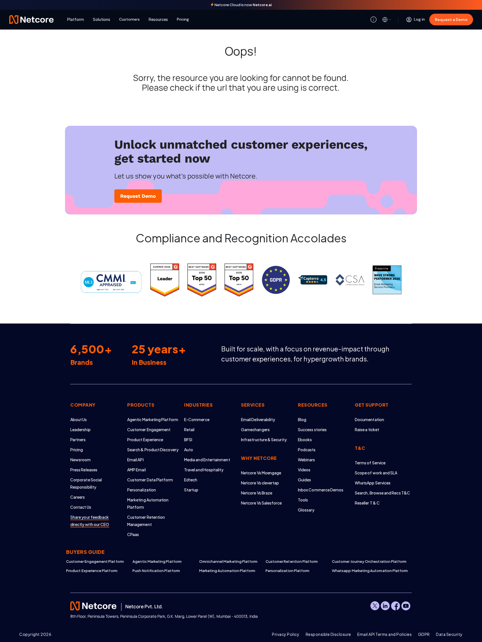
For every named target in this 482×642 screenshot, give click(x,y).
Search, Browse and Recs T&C (382, 492)
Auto (188, 449)
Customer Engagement (148, 429)
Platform (75, 19)
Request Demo (138, 196)
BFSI (188, 439)
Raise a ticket (367, 429)
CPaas (133, 534)
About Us (78, 419)
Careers (77, 496)
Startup (191, 489)
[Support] (373, 19)
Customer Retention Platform (292, 561)
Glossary (306, 509)
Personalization (141, 489)
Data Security (449, 634)
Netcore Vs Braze (256, 492)
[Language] (386, 19)
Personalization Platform (288, 570)
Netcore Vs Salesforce (261, 502)
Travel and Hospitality (204, 469)
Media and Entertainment (207, 459)
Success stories (312, 429)
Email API (135, 459)
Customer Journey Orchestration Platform (365, 561)
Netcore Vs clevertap (260, 482)
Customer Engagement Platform (95, 561)
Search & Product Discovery (153, 449)
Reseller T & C (367, 502)
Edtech (190, 479)
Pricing (183, 19)
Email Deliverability (258, 419)
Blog (302, 419)
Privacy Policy (285, 634)
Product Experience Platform (91, 570)
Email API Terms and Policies (384, 634)
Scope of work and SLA (376, 472)
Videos (304, 469)
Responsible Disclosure (328, 634)
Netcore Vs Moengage (261, 472)
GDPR (424, 634)
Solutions (101, 19)
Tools (303, 499)
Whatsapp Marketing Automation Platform (365, 570)
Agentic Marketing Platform (152, 419)
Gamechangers (255, 429)
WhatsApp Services (373, 482)
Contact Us (80, 507)
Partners (78, 439)
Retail (189, 429)
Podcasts (307, 449)
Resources (158, 19)
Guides (304, 479)
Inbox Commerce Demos (320, 489)
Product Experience (145, 439)
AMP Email (136, 469)
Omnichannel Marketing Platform (228, 561)
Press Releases (83, 469)
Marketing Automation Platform (227, 570)
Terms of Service (370, 462)
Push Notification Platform (156, 570)
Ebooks (305, 439)
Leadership (80, 429)
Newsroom (80, 459)
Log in (419, 19)
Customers (129, 19)
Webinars (306, 459)
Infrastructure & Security (264, 439)
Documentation (369, 419)
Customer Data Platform (150, 479)
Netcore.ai (262, 5)
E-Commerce (196, 419)
